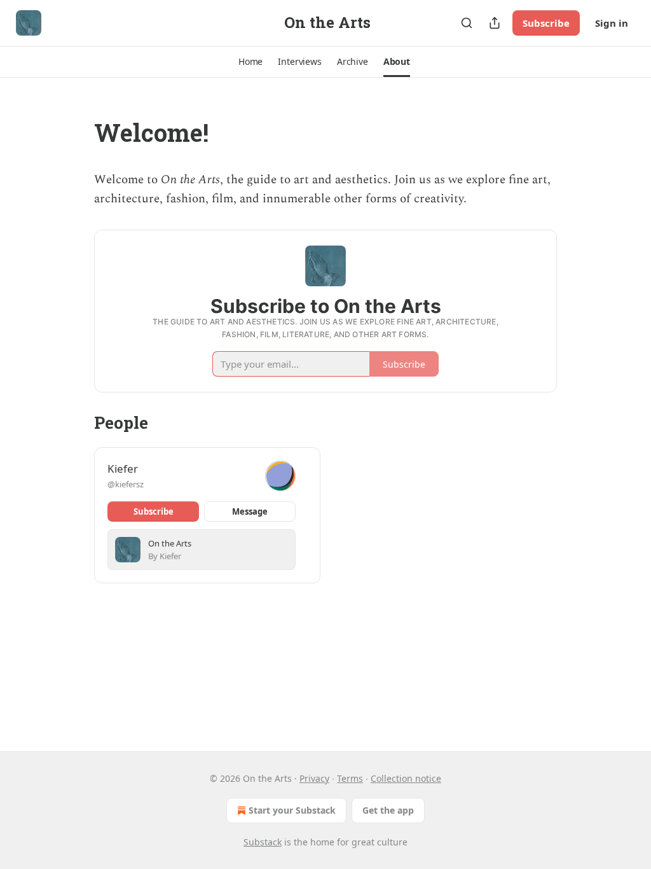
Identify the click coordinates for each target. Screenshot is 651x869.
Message (250, 511)
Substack (262, 842)
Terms (350, 778)
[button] (250, 61)
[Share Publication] (494, 23)
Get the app (388, 810)
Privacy (314, 778)
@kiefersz (125, 484)
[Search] (466, 23)
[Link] (76, 132)
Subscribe (546, 23)
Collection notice (406, 778)
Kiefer (122, 468)
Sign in (611, 23)
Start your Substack (292, 810)
